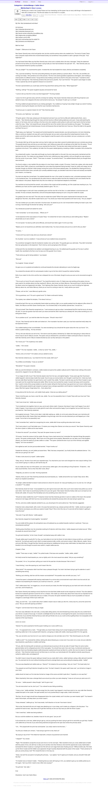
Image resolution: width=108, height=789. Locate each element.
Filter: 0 (82, 2)
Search (33, 2)
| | (36, 19)
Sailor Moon (39, 5)
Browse (25, 2)
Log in (90, 2)
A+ (24, 19)
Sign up (45, 779)
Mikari (33, 8)
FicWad (17, 2)
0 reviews (38, 8)
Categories (18, 5)
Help (39, 2)
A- (16, 19)
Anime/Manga (29, 5)
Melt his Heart (25, 8)
